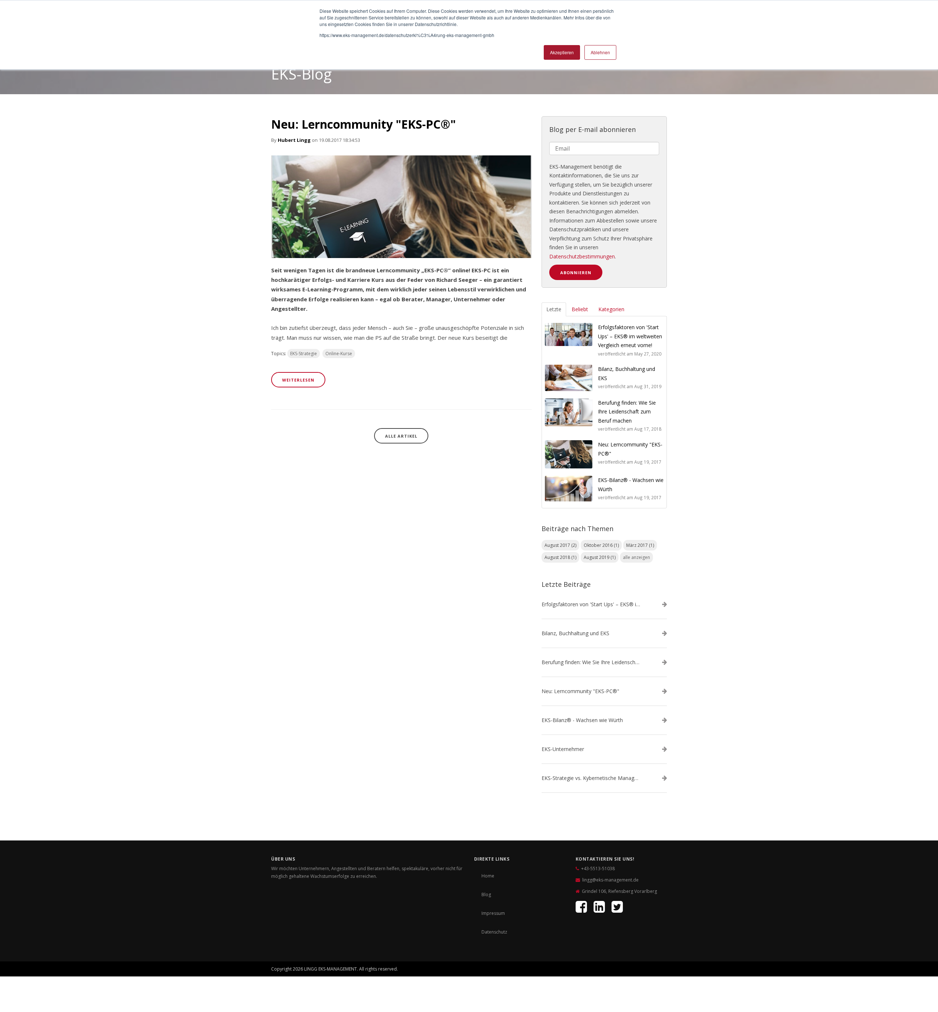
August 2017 (560, 545)
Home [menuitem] (487, 876)
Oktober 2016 (601, 545)
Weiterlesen (298, 380)
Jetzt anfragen (634, 967)
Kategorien (611, 309)
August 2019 (600, 557)
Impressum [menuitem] (493, 913)
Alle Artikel (401, 436)
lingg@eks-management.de (610, 880)
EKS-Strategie (303, 353)
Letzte (553, 309)
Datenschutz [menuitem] (494, 932)
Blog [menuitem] (486, 894)
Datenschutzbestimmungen (582, 256)
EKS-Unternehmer (563, 749)
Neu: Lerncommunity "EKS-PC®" (363, 124)
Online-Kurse (338, 353)
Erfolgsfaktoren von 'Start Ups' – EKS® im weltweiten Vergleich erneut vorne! (591, 604)
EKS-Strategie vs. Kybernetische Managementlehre (591, 778)
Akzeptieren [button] (562, 52)
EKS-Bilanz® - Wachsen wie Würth (582, 720)
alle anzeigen (636, 557)
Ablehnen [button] (600, 52)
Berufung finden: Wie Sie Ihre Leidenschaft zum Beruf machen (591, 662)
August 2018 (560, 557)
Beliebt (580, 309)
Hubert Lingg (294, 140)
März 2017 (640, 545)
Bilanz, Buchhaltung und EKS (575, 633)
